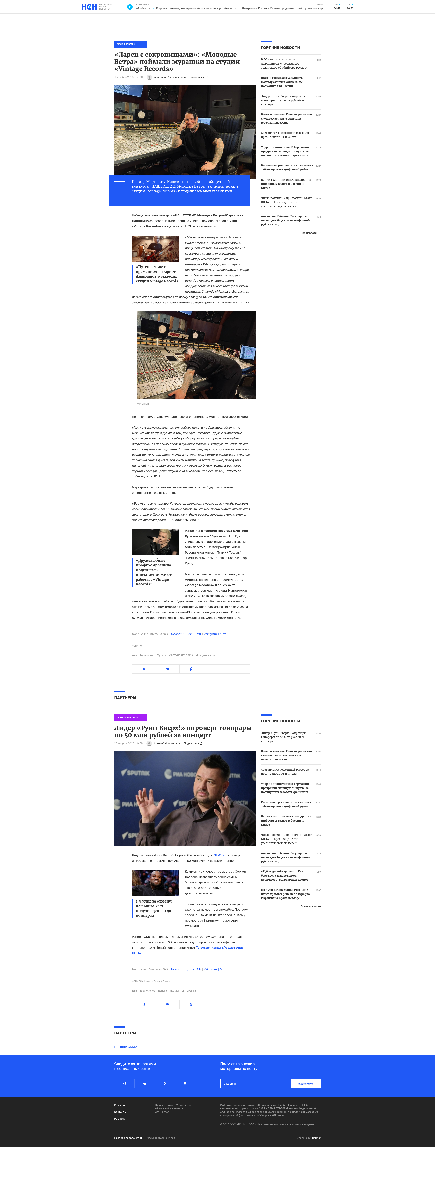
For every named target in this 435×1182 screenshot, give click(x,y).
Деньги (162, 990)
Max (223, 634)
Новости (178, 634)
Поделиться (196, 77)
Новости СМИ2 (125, 1047)
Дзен (190, 634)
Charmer (315, 1138)
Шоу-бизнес (147, 990)
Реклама (119, 1118)
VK (199, 634)
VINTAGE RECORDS (181, 655)
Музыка (161, 655)
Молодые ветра (205, 655)
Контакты (120, 1112)
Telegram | (212, 634)
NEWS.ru (220, 855)
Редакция (120, 1105)
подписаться (305, 1083)
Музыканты (147, 655)
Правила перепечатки (128, 1138)
